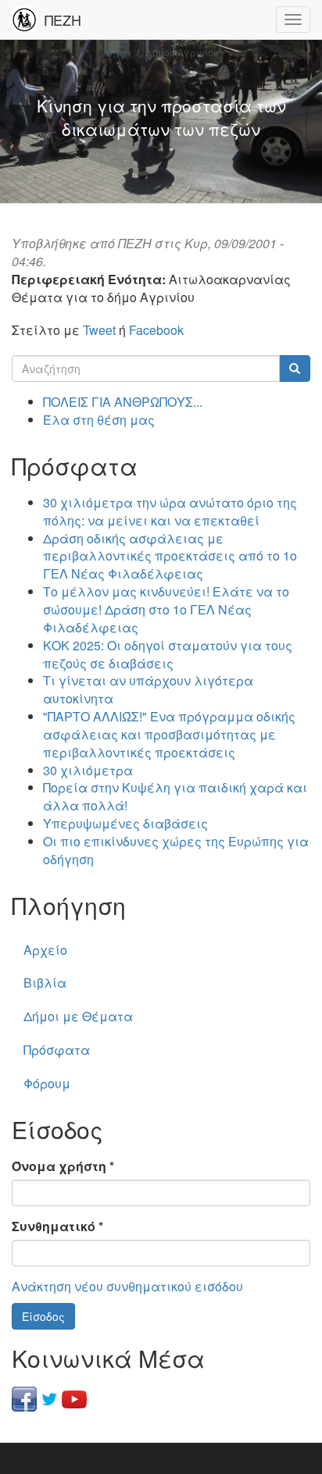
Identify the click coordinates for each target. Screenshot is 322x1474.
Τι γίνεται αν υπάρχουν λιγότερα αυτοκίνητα (148, 689)
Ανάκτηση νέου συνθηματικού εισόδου (127, 1286)
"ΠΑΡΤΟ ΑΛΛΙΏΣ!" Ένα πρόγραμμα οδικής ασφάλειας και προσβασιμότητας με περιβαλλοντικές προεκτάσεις (169, 734)
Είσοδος (43, 1316)
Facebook (156, 330)
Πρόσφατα (56, 1050)
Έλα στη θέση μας (99, 420)
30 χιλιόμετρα (88, 770)
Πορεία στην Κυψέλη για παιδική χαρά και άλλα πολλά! (175, 796)
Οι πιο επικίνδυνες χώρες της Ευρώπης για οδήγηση (176, 850)
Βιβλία (44, 983)
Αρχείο (45, 950)
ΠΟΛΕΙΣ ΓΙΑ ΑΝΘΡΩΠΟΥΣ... (122, 402)
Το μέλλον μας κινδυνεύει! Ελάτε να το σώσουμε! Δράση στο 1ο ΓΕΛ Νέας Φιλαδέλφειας (166, 609)
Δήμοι (117, 52)
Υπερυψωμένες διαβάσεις (125, 823)
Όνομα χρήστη (63, 1166)
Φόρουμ (46, 1083)
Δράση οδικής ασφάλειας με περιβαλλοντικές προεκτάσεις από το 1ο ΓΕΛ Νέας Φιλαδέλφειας (170, 556)
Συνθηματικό (57, 1226)
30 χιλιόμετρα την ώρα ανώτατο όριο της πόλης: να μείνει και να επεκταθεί (170, 511)
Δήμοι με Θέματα (78, 1016)
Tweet (99, 330)
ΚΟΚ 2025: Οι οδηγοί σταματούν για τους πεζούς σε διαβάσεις (167, 654)
